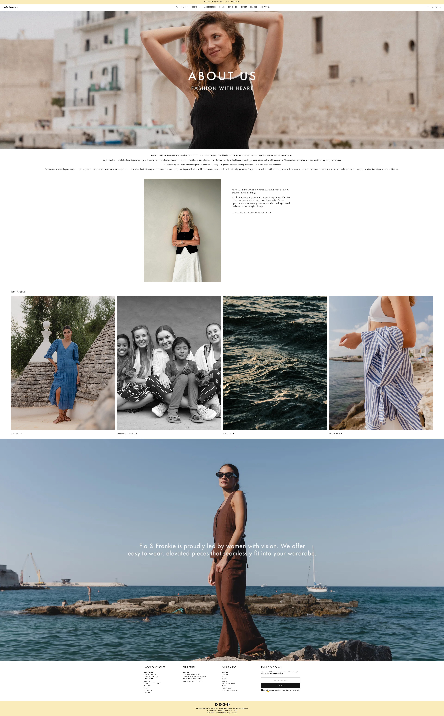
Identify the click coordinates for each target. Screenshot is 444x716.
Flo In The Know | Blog (192, 679)
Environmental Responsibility (194, 677)
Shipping (147, 681)
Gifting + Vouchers (229, 690)
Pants (224, 679)
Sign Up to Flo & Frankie (192, 681)
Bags (224, 686)
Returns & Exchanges (152, 683)
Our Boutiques (150, 674)
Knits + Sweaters (228, 683)
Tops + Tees (226, 674)
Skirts (224, 677)
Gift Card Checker (151, 677)
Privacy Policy (149, 690)
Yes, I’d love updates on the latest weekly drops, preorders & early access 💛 (281, 691)
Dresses (225, 672)
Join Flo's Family (272, 667)
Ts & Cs (146, 688)
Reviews (147, 686)
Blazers (225, 681)
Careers (147, 692)
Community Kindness (191, 674)
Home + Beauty (227, 688)
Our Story (187, 672)
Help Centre (148, 679)
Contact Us (148, 672)
